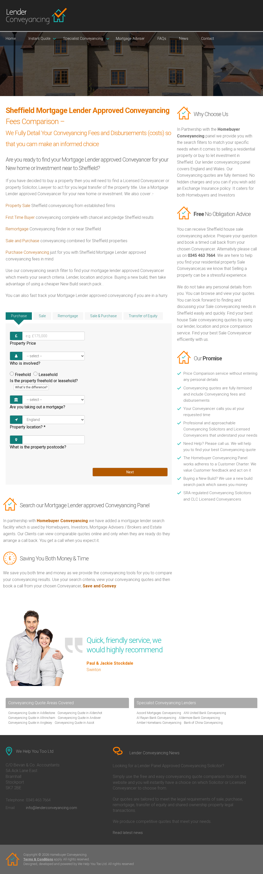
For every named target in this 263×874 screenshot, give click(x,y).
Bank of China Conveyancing (203, 723)
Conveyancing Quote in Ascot (74, 723)
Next (130, 472)
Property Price (23, 343)
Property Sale (18, 205)
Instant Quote (39, 38)
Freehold (23, 374)
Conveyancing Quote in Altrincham (31, 718)
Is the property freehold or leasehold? (44, 383)
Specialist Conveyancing (83, 38)
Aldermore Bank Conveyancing (199, 718)
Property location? (27, 427)
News (183, 38)
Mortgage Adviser (130, 38)
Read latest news (128, 832)
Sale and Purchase (22, 240)
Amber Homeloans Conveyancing (159, 723)
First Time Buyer (20, 217)
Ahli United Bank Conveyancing (205, 713)
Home (11, 38)
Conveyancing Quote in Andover (79, 718)
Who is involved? (25, 363)
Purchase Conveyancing (27, 252)
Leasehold (48, 374)
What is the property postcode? (38, 447)
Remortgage (17, 229)
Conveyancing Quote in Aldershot (80, 713)
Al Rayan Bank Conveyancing (156, 718)
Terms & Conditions (38, 859)
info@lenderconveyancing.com (51, 808)
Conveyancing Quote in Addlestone (31, 713)
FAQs (161, 38)
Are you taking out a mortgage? (37, 407)
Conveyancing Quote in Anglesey (30, 723)
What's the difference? (31, 387)
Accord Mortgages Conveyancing (159, 713)
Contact (207, 38)
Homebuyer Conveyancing (62, 520)
